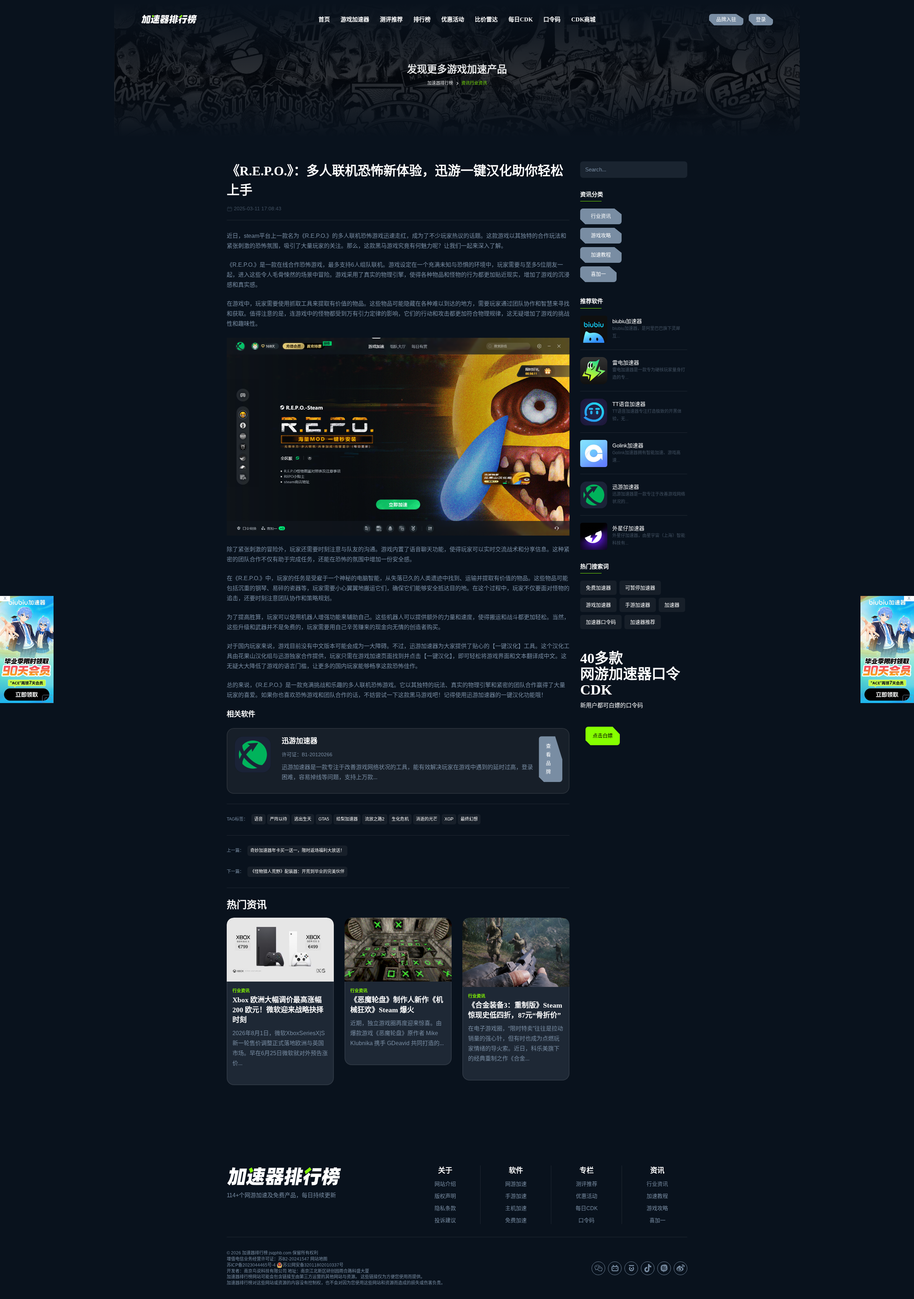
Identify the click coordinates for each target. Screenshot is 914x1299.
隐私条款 (445, 1208)
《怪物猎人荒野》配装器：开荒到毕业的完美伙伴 (297, 871)
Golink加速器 (627, 445)
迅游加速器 (424, 646)
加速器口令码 (601, 622)
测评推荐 (391, 19)
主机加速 (516, 1208)
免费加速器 (598, 588)
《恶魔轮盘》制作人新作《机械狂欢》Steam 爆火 (396, 1005)
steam (251, 236)
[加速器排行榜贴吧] (664, 1268)
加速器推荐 (642, 622)
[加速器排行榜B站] (615, 1268)
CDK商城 (583, 19)
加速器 (671, 605)
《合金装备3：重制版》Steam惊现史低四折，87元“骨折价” (515, 1010)
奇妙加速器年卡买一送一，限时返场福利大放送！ (297, 850)
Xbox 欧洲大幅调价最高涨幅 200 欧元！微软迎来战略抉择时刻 (277, 1010)
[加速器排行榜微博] (680, 1268)
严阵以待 (278, 819)
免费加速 (516, 1220)
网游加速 (516, 1184)
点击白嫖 (603, 735)
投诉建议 (445, 1220)
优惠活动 (452, 19)
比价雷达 (486, 19)
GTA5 (323, 819)
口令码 (552, 19)
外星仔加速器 (628, 528)
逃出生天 (302, 819)
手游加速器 (637, 605)
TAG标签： (237, 819)
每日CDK (520, 19)
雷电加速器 (625, 363)
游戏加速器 (355, 19)
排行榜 (422, 19)
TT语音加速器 (629, 404)
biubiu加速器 (627, 321)
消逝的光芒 (426, 819)
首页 (324, 19)
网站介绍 (445, 1184)
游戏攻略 (601, 235)
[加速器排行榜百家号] (631, 1268)
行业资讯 (241, 990)
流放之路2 (375, 819)
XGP (449, 819)
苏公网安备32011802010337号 (313, 1265)
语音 (258, 819)
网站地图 (318, 1259)
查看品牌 (548, 758)
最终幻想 (469, 819)
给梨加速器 (347, 819)
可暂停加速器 (640, 588)
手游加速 (516, 1196)
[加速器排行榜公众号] (598, 1268)
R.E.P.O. (315, 236)
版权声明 (445, 1196)
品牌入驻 (726, 19)
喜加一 (598, 274)
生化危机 (400, 819)
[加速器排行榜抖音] (647, 1268)
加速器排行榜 (440, 83)
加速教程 (601, 254)
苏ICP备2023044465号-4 (251, 1265)
